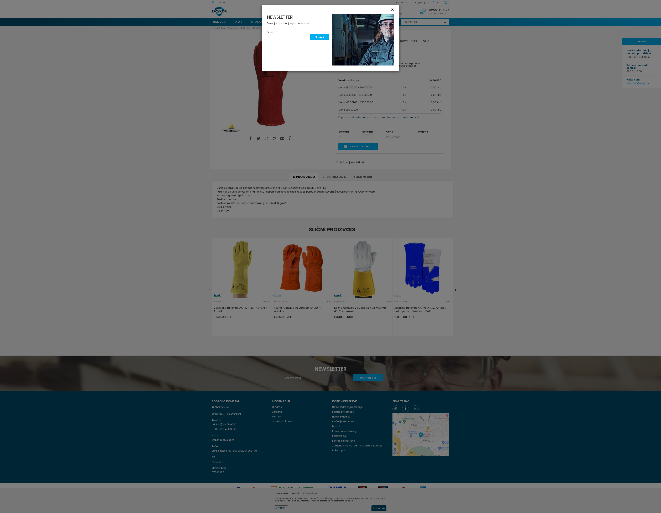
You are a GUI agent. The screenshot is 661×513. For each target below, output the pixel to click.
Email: (270, 32)
